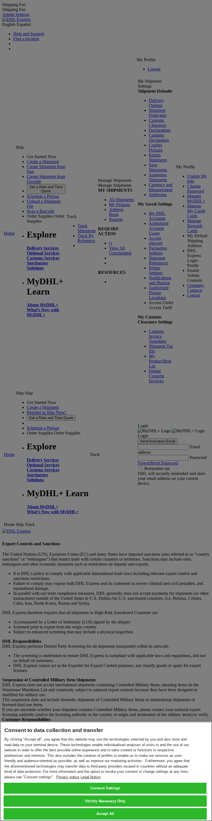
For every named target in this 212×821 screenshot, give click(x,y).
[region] (106, 771)
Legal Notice (90, 777)
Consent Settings (105, 788)
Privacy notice (67, 777)
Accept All (105, 814)
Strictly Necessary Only (105, 801)
